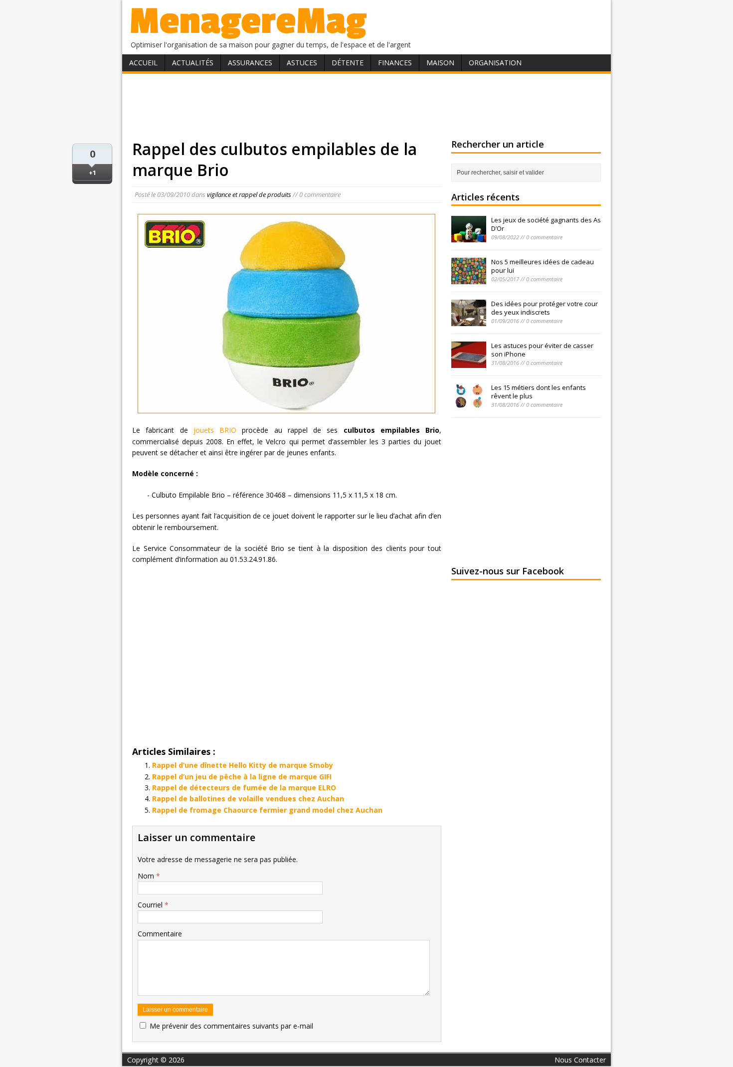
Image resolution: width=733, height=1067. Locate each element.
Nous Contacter (580, 1060)
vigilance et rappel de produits (249, 194)
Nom (147, 876)
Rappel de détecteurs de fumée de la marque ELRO (244, 787)
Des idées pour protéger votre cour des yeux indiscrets (544, 308)
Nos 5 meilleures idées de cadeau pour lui (542, 266)
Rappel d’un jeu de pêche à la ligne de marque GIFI (242, 776)
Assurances (250, 62)
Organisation (495, 62)
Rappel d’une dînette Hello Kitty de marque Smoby (242, 765)
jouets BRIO (212, 430)
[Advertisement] (366, 106)
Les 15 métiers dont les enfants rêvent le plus (538, 391)
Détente (348, 62)
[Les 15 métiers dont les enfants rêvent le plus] (468, 404)
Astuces (302, 62)
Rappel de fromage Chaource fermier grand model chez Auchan (267, 810)
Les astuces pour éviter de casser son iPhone (542, 349)
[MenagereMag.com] (248, 34)
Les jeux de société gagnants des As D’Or (546, 224)
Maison (440, 62)
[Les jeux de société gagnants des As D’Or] (468, 236)
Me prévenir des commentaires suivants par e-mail (231, 1026)
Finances (395, 62)
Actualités (192, 62)
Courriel (151, 904)
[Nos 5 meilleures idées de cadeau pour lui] (468, 278)
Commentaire (160, 933)
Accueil (143, 62)
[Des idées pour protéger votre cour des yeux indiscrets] (468, 320)
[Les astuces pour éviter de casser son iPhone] (468, 362)
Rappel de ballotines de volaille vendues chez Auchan (248, 798)
